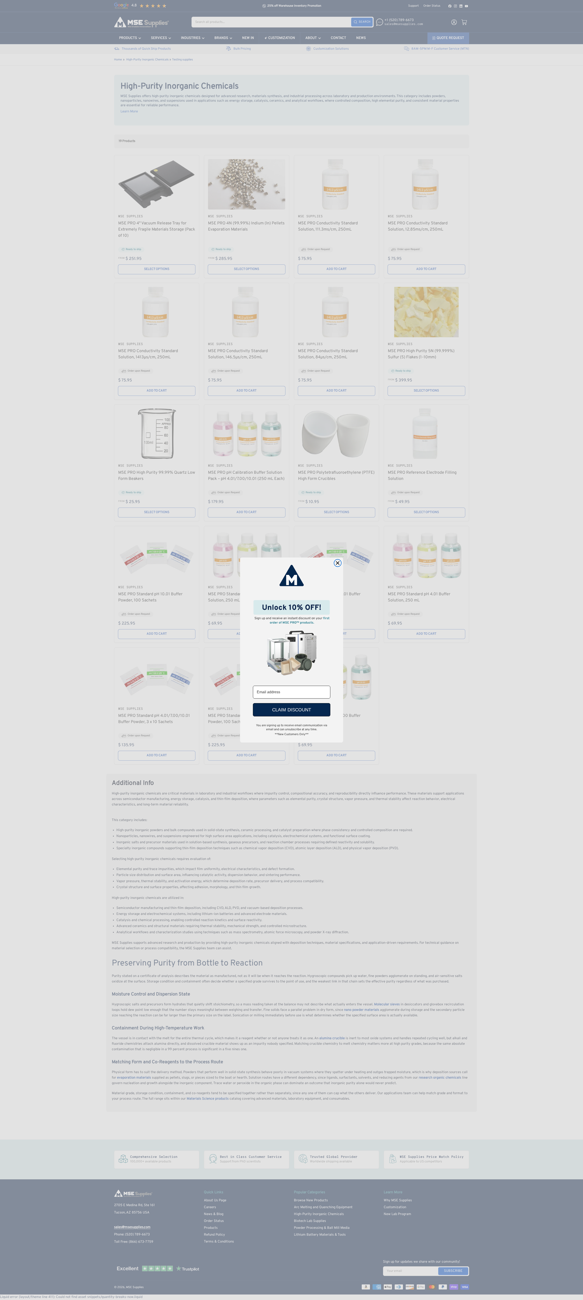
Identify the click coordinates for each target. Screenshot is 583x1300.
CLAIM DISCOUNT (291, 709)
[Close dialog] (337, 563)
